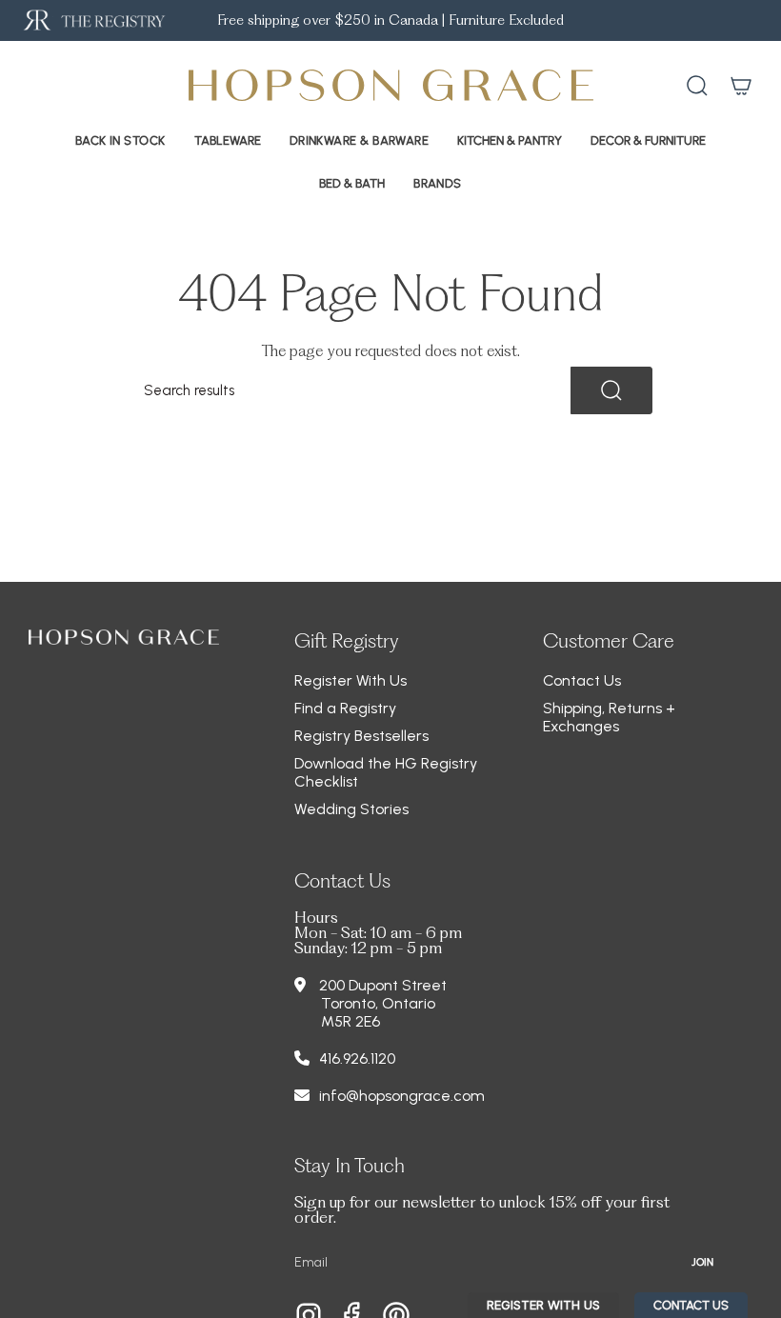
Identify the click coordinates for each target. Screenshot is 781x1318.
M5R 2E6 (350, 1021)
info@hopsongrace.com (402, 1096)
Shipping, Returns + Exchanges (609, 717)
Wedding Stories (351, 809)
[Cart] (741, 86)
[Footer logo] (124, 637)
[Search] (611, 390)
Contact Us (582, 680)
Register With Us (350, 680)
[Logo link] (93, 20)
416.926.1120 (357, 1058)
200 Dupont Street (383, 985)
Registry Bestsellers (361, 736)
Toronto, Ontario (378, 1003)
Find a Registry (345, 708)
